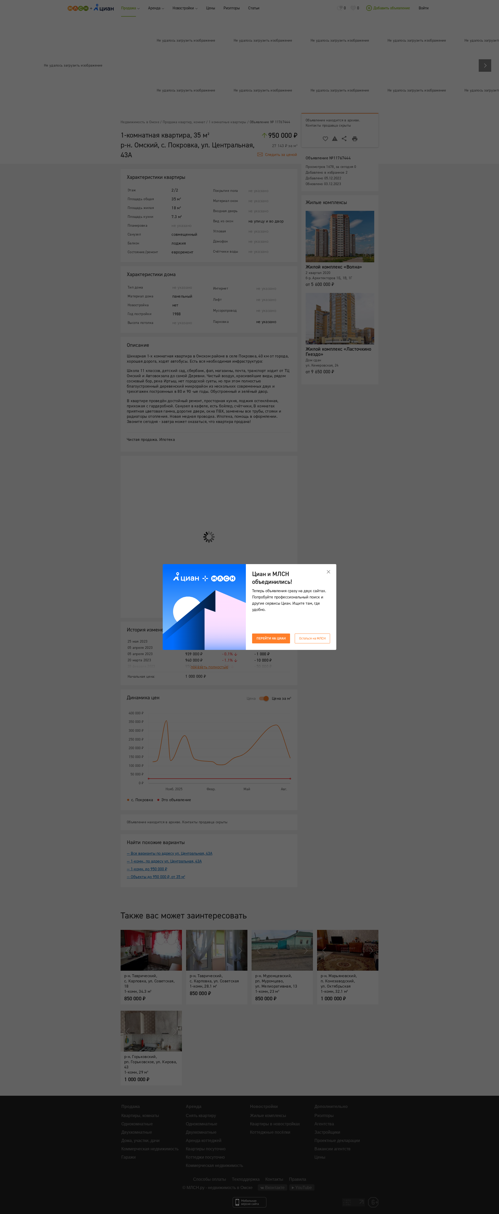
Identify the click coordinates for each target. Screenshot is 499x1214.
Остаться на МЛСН (312, 638)
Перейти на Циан (271, 638)
